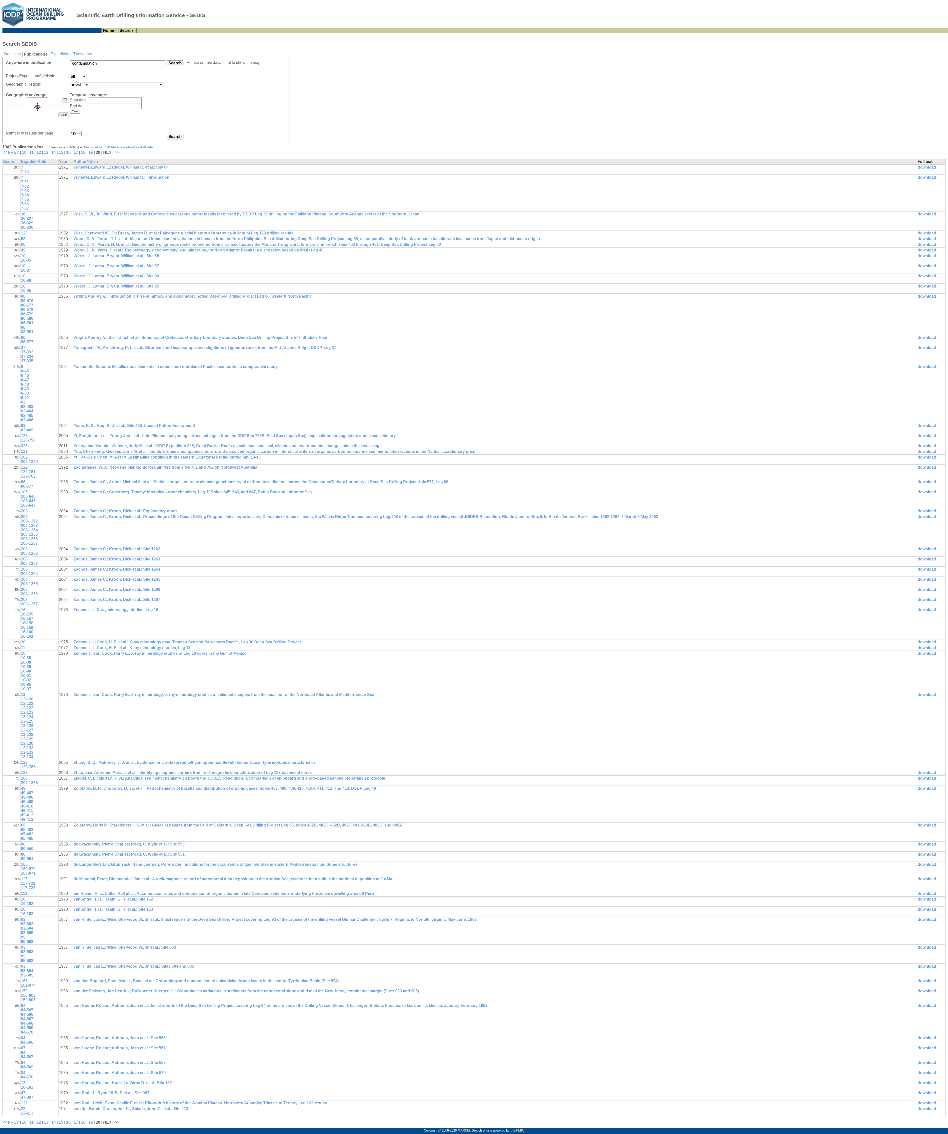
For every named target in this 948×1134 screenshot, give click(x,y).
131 (24, 451)
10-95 (26, 290)
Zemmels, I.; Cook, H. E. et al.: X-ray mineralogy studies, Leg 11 (132, 648)
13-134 (27, 757)
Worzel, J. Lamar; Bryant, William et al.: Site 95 (116, 286)
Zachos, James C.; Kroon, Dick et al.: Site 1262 (117, 549)
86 (23, 296)
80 (23, 844)
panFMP (517, 1130)
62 (23, 402)
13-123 (27, 712)
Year (63, 161)
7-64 (25, 172)
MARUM (464, 1130)
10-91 (26, 675)
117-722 (28, 888)
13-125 (27, 721)
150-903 (28, 995)
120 (24, 233)
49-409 (27, 802)
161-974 (28, 985)
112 (24, 893)
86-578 (27, 310)
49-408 (27, 797)
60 (23, 244)
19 (90, 152)
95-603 (27, 942)
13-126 (27, 726)
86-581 (27, 323)
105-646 (28, 501)
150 (24, 991)
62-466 (27, 420)
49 (23, 250)
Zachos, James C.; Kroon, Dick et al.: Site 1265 (117, 579)
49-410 (27, 806)
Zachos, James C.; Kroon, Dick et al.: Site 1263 (117, 559)
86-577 (27, 305)
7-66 (25, 204)
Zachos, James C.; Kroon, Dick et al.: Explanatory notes (126, 511)
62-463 (27, 406)
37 (23, 348)
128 (24, 436)
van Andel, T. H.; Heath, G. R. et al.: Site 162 (113, 899)
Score (8, 161)
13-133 (27, 752)
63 (23, 425)
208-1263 (29, 525)
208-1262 (29, 521)
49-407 (27, 793)
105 (24, 492)
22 (23, 1109)
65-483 (27, 834)
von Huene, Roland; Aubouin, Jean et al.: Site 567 (120, 1048)
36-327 (27, 218)
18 (83, 152)
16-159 (27, 627)
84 (23, 1005)
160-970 (28, 869)
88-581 (27, 332)
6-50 (25, 393)
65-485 (27, 838)
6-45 (25, 371)
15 (61, 152)
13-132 (27, 748)
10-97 (26, 689)
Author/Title (85, 161)
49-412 (27, 815)
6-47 (25, 380)
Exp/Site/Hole (33, 161)
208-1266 (29, 539)
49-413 (27, 819)
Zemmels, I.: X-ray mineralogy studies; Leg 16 (116, 610)
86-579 (27, 314)
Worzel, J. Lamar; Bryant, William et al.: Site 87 (116, 266)
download (927, 167)
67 (23, 1048)
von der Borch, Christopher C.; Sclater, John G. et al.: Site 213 (131, 1109)
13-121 (27, 703)
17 (76, 152)
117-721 (28, 883)
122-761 (28, 472)
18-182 (27, 1087)
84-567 (27, 1019)
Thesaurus (82, 54)
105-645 (28, 496)
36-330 (27, 227)
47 (23, 1093)
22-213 (27, 1113)
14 (53, 152)
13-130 (27, 743)
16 (68, 152)
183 (24, 772)
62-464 (27, 411)
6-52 (25, 398)
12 (39, 152)
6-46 (25, 375)
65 (23, 825)
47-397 (27, 1097)
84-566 (27, 1014)
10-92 (26, 680)
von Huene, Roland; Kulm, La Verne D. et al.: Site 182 (123, 1083)
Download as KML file (136, 147)
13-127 (27, 730)
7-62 (25, 186)
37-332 (27, 352)
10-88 (26, 662)
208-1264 (29, 530)
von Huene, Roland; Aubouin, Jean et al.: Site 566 (120, 1038)
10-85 (26, 260)
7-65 (25, 199)
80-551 (27, 859)
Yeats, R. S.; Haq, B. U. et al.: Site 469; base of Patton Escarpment (134, 425)
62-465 (27, 415)
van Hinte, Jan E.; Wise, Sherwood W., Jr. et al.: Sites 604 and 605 (134, 966)
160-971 (28, 873)
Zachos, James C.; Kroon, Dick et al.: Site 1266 (117, 589)
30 (23, 642)
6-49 (25, 389)
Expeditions (61, 54)
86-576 (27, 301)
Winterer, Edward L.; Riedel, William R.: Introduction (121, 177)
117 (24, 879)
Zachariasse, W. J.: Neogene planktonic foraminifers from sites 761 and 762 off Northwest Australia (165, 467)
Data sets (12, 54)
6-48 (25, 384)
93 (23, 919)
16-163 (27, 914)
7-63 (25, 191)
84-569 (27, 1028)
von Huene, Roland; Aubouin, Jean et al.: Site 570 (120, 1073)
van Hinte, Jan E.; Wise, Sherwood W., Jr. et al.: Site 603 (125, 947)
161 (24, 981)
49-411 (27, 810)
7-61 (25, 182)
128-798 (28, 440)
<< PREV (10, 152)
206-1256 (29, 783)
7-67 (25, 208)
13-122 (27, 708)
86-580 (27, 318)
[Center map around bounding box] (37, 107)
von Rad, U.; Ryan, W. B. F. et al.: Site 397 (111, 1093)
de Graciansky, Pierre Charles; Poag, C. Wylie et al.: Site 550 (129, 844)
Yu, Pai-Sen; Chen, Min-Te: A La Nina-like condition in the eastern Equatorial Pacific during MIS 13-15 (167, 457)
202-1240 (29, 462)
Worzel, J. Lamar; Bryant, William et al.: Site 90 (116, 276)
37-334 (27, 356)
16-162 (27, 904)
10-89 (26, 667)
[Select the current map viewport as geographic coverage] (65, 100)
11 (31, 152)
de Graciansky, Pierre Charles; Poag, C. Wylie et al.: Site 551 (129, 854)
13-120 (27, 699)
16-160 (27, 632)
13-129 (27, 739)
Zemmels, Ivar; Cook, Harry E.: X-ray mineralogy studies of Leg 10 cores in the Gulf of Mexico (160, 653)
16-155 (27, 614)
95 (23, 937)
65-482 (27, 829)
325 (24, 446)
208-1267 (29, 543)
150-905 (28, 1000)
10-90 (26, 280)
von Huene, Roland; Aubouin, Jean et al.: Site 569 (120, 1062)
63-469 (27, 430)
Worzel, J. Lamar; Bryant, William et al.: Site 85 (116, 256)
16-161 (27, 636)
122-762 (28, 476)
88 (23, 327)
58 (23, 239)
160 (24, 864)
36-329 (27, 223)
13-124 (27, 717)
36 (23, 214)
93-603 (27, 924)
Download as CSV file (99, 147)
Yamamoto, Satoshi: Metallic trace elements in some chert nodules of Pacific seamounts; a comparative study (176, 367)
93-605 (27, 933)
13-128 (27, 734)
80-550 (27, 848)
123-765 (28, 767)
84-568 (27, 1023)
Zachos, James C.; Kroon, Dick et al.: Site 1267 (117, 599)
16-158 (27, 623)
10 (24, 152)
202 (24, 457)
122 (24, 467)
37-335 (27, 361)
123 (24, 762)
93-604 (27, 928)
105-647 (28, 505)
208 (24, 511)
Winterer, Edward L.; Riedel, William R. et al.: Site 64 (121, 167)
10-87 (26, 270)
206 (24, 778)
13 (46, 152)
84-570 (27, 1032)
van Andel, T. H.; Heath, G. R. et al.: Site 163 (113, 909)
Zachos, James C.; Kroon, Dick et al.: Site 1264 (117, 569)
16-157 (27, 618)
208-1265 (29, 534)
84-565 (27, 1010)
